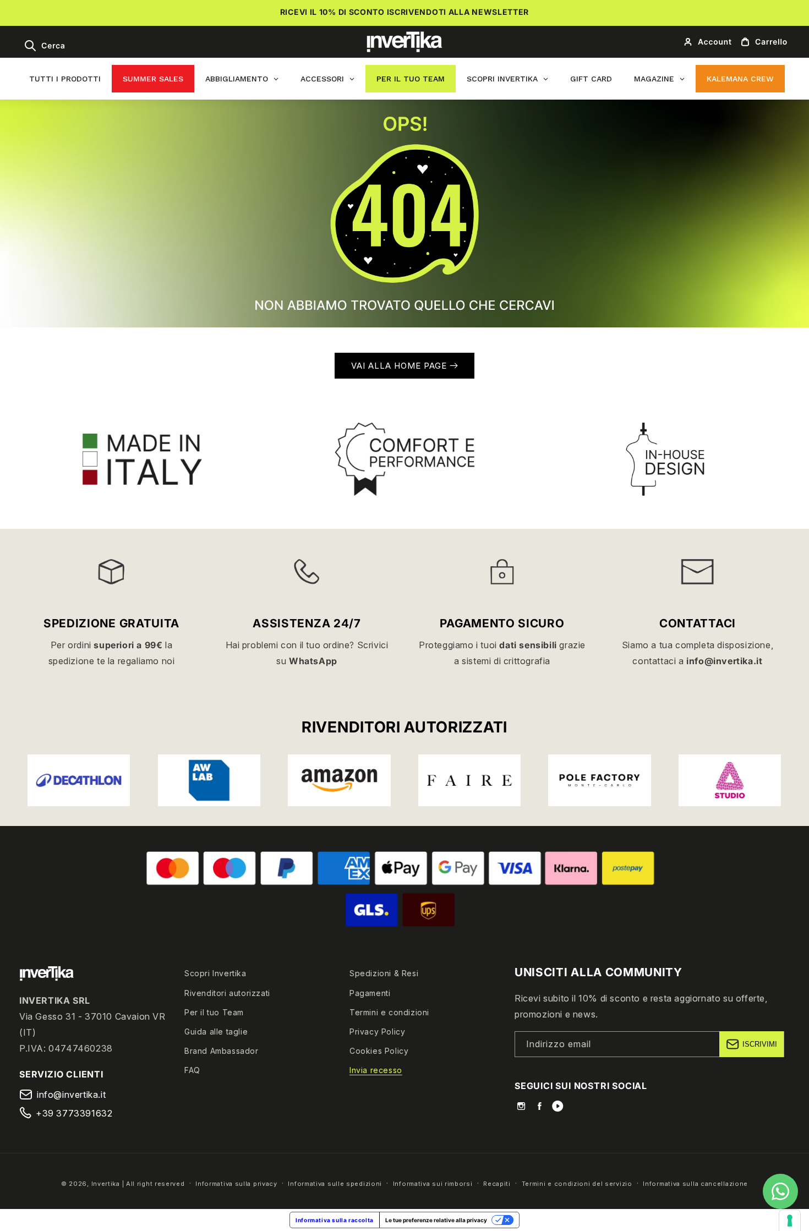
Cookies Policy (378, 1050)
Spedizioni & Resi (383, 973)
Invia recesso (375, 1070)
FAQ (192, 1070)
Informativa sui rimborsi (433, 1184)
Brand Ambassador (221, 1050)
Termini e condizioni (389, 1012)
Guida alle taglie (216, 1031)
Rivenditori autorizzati (227, 993)
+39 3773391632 (74, 1113)
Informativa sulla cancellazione (695, 1184)
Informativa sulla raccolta (335, 1220)
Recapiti (497, 1184)
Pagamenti (369, 993)
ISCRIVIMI (759, 1044)
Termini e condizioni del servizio (577, 1184)
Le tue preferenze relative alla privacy (436, 1220)
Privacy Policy (377, 1031)
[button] (44, 45)
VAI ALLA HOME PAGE (400, 365)
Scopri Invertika (215, 973)
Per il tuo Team (214, 1012)
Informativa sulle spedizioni (335, 1184)
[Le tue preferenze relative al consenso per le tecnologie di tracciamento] (789, 1220)
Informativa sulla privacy (236, 1184)
